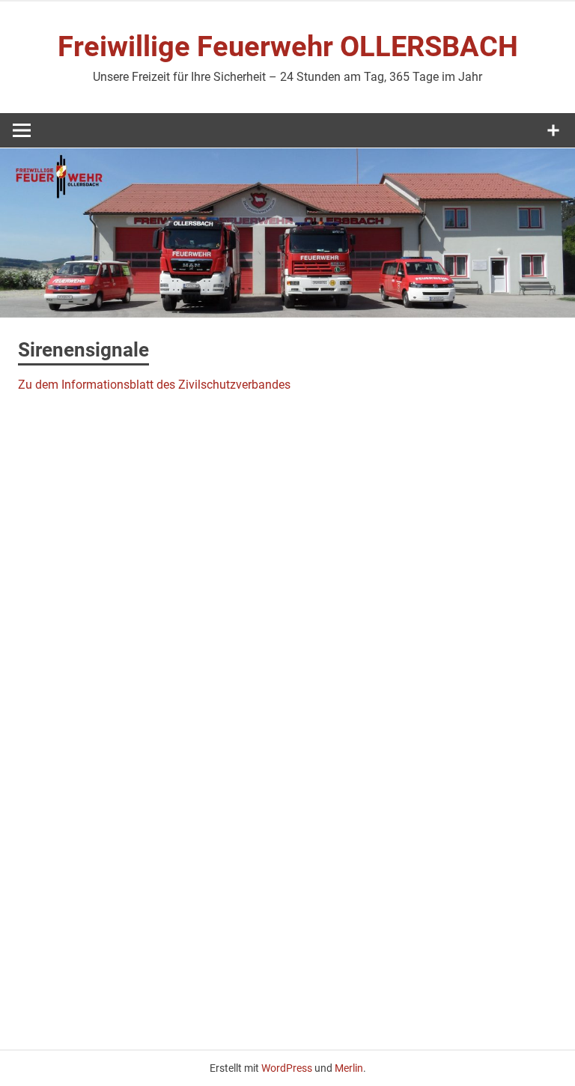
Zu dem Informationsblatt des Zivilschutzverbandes (154, 384)
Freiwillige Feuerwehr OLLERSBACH (288, 46)
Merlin (349, 1068)
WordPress (286, 1068)
